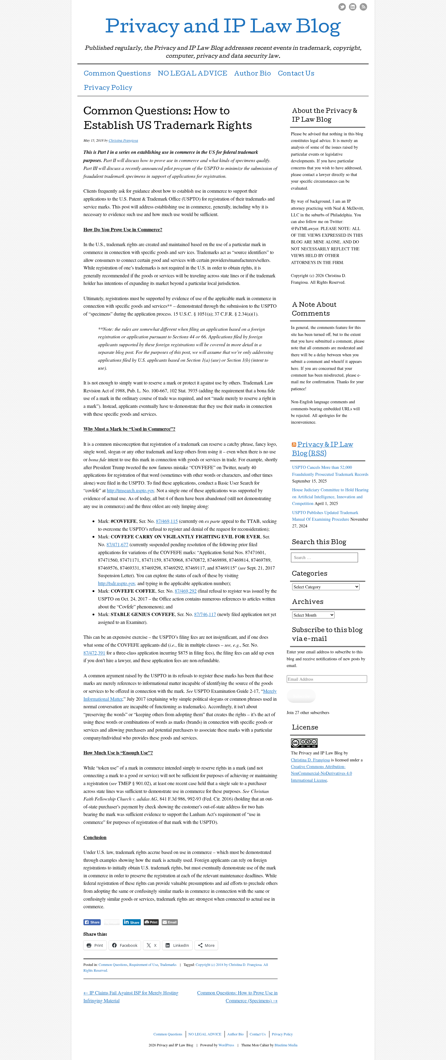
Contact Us (296, 74)
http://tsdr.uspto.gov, (117, 583)
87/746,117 (205, 614)
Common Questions (117, 74)
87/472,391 (94, 652)
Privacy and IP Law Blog (223, 28)
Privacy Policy (108, 89)
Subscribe (301, 696)
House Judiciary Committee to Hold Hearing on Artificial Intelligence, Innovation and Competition (330, 496)
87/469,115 (167, 521)
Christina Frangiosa (123, 140)
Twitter (342, 7)
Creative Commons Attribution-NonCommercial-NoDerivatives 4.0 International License (321, 773)
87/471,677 (117, 544)
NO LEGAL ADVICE (192, 74)
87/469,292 (186, 591)
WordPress (226, 1044)
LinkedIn (352, 7)
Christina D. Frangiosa (310, 760)
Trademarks (168, 964)
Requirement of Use (143, 964)
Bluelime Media (286, 1044)
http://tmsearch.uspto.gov (130, 490)
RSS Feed (363, 7)
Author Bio (252, 74)
